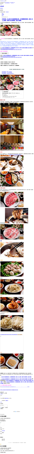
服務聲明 (25, 442)
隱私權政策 (21, 442)
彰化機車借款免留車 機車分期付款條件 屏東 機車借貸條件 (8, 334)
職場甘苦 (6, 400)
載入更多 (2, 403)
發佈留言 (2, 408)
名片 (2, 15)
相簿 (2, 13)
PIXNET (11, 442)
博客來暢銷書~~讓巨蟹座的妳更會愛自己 (8, 73)
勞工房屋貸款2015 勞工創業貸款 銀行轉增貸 (14, 154)
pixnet (2, 6)
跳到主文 (1, 8)
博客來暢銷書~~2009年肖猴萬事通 (7, 72)
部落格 (3, 14)
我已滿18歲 (2, 452)
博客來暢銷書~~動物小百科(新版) (7, 71)
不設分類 (3, 430)
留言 (7, 398)
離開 (4, 452)
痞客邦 (6, 398)
